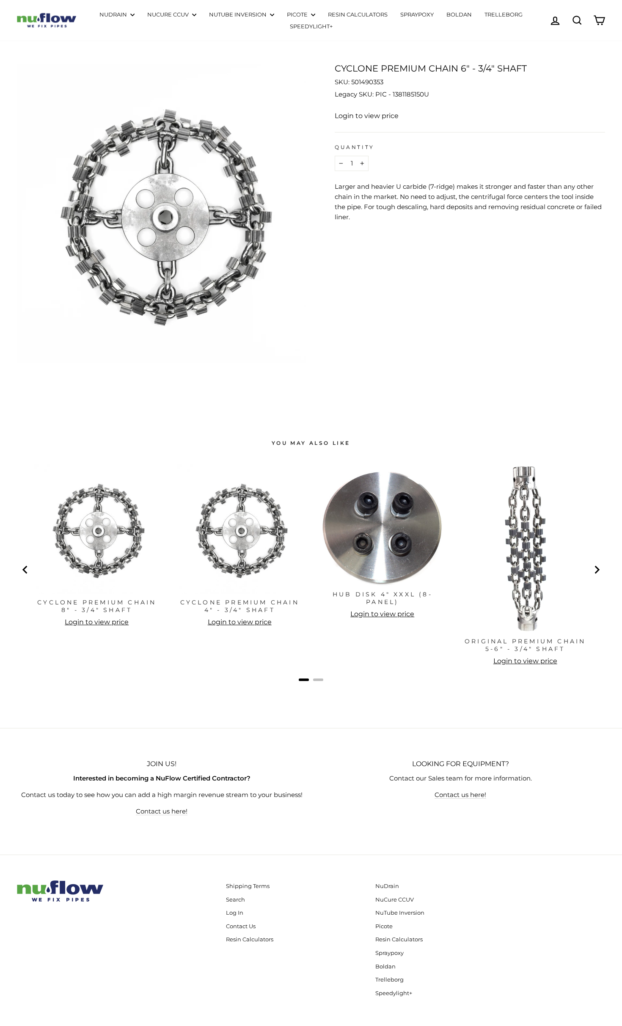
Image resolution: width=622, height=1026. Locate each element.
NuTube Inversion (238, 14)
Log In (234, 913)
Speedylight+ (311, 26)
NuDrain (113, 14)
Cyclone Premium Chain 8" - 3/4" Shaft (96, 606)
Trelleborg (503, 14)
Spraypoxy (417, 14)
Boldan (459, 14)
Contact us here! (161, 811)
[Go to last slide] (25, 569)
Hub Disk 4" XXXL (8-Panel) (382, 598)
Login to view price (367, 116)
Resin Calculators (358, 14)
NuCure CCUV (168, 14)
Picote (298, 14)
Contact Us (241, 926)
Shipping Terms (248, 886)
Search (235, 899)
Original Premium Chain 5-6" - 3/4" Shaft (525, 645)
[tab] (304, 679)
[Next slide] (596, 569)
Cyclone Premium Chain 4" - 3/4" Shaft (239, 606)
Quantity (354, 147)
